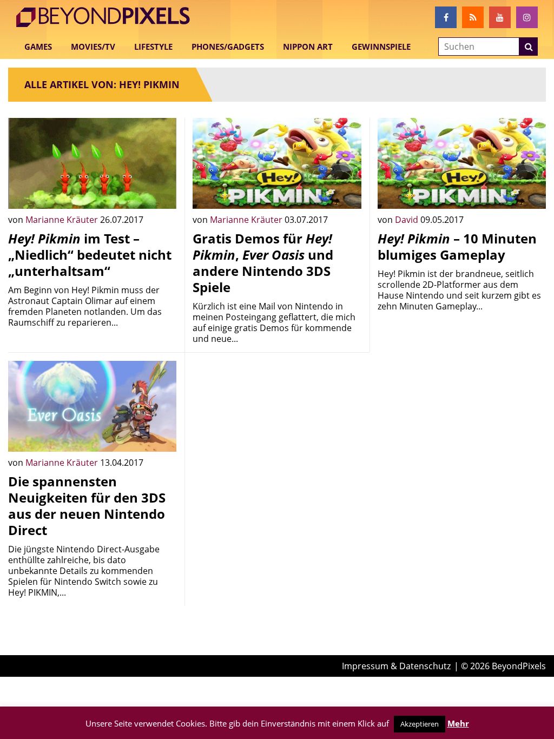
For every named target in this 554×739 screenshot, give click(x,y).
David (407, 220)
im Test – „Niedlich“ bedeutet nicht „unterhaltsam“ (90, 254)
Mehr (458, 723)
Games (38, 46)
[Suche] (528, 46)
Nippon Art (308, 46)
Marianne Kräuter (62, 220)
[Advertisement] (277, 428)
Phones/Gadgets (228, 46)
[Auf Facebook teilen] (160, 192)
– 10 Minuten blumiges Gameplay (457, 246)
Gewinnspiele (381, 46)
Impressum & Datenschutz (396, 666)
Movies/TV (93, 46)
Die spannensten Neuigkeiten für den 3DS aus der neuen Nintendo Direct (87, 505)
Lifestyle (153, 46)
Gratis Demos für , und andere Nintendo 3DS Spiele (263, 262)
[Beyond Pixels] (108, 17)
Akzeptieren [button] (419, 724)
